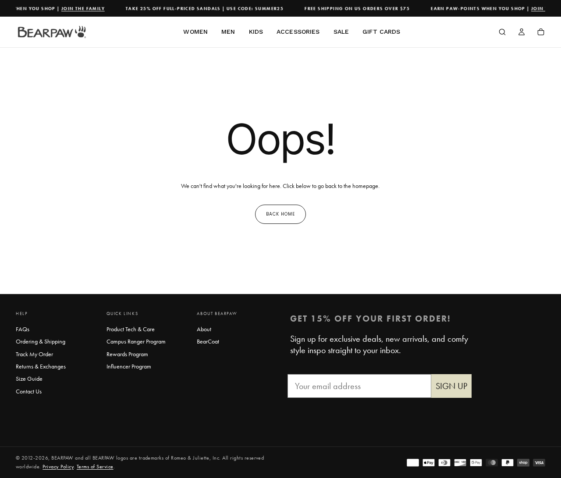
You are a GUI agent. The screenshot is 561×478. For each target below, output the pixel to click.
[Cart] (540, 33)
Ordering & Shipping (40, 341)
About (204, 329)
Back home (280, 214)
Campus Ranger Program (136, 341)
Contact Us (29, 391)
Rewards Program (127, 354)
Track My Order (34, 354)
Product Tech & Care (131, 329)
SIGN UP (451, 386)
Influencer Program (129, 366)
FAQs (22, 329)
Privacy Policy (58, 466)
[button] (502, 33)
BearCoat (208, 341)
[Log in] (521, 33)
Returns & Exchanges (41, 366)
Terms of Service (95, 466)
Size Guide (29, 378)
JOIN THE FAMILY (80, 8)
